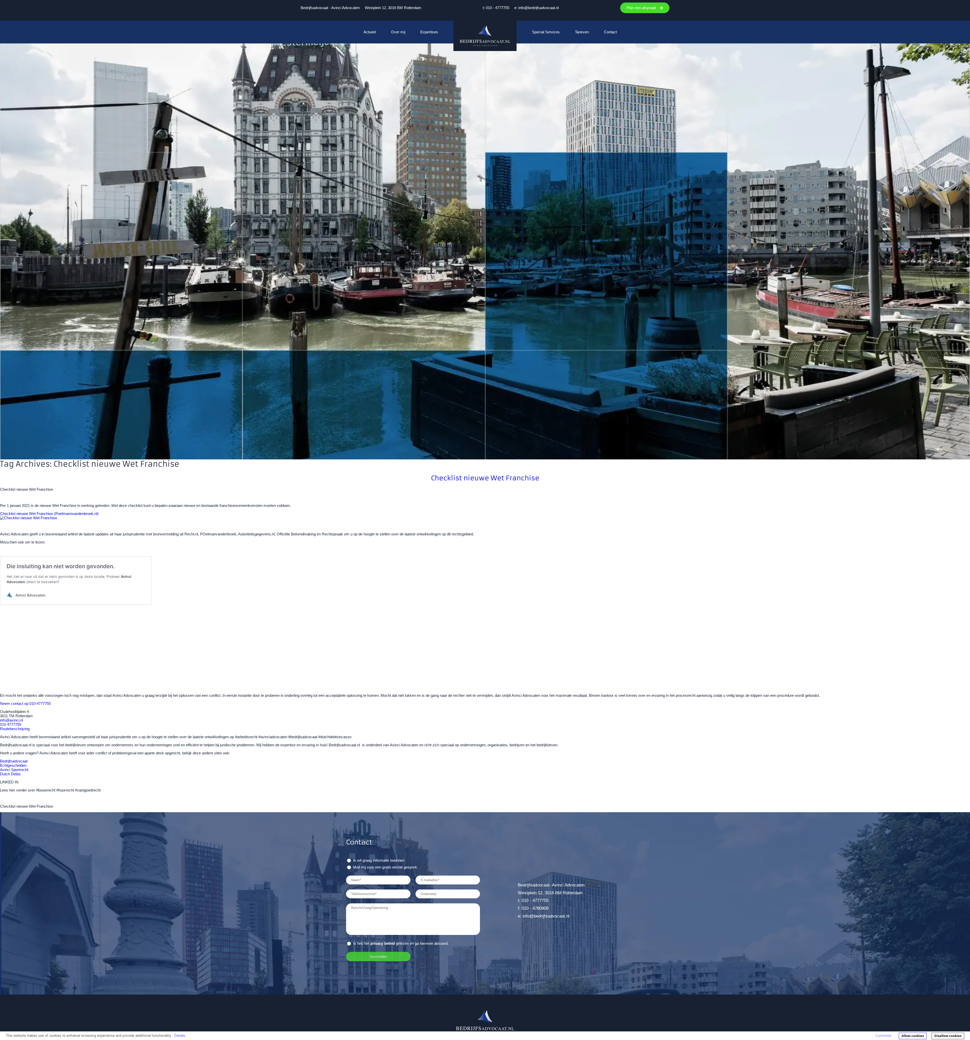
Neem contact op (14, 703)
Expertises (429, 32)
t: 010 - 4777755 (496, 8)
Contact (610, 32)
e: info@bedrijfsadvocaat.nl (536, 8)
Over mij (398, 32)
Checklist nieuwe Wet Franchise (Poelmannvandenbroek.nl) (49, 513)
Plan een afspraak (641, 8)
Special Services (546, 32)
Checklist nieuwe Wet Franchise (485, 478)
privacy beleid (382, 943)
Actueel (369, 32)
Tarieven (582, 32)
